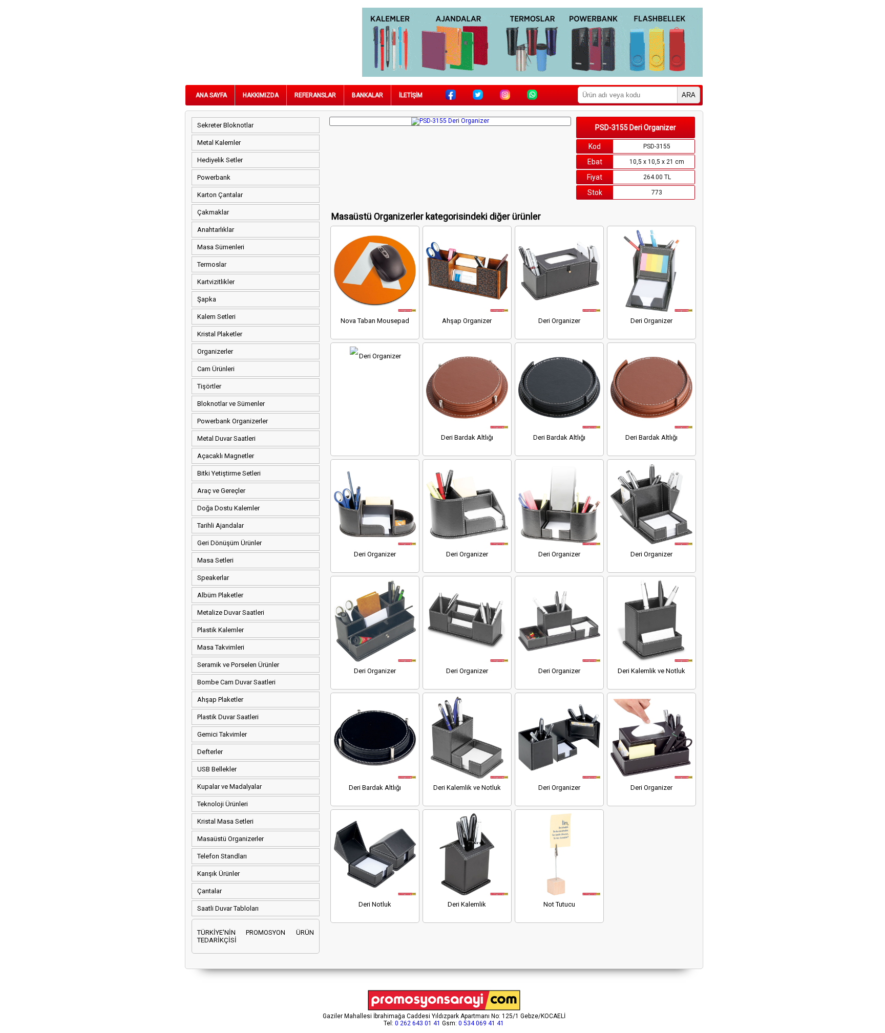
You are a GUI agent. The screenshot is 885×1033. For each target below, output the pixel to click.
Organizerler (215, 351)
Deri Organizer (559, 321)
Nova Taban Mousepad (375, 321)
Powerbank (213, 177)
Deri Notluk (375, 904)
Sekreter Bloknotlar (225, 125)
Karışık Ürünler (218, 873)
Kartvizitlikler (216, 282)
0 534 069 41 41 (481, 1023)
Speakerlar (213, 578)
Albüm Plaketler (220, 595)
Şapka (206, 299)
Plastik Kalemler (220, 630)
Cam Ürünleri (216, 369)
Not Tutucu (559, 904)
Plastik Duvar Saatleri (228, 717)
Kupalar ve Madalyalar (229, 786)
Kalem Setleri (216, 316)
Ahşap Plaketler (220, 699)
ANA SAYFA (211, 95)
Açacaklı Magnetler (225, 456)
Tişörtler (209, 386)
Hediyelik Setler (220, 160)
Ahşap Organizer (467, 321)
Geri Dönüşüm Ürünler (229, 543)
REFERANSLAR (315, 95)
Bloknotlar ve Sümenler (231, 403)
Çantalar (209, 891)
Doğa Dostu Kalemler (228, 508)
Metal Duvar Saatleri (226, 438)
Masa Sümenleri (220, 247)
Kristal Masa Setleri (225, 821)
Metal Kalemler (219, 142)
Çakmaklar (213, 212)
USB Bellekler (217, 769)
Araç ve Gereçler (221, 490)
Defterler (210, 752)
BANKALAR (367, 95)
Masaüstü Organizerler (230, 839)
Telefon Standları (222, 856)
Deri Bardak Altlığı (467, 437)
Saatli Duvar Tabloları (228, 908)
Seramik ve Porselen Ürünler (238, 665)
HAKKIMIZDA (261, 95)
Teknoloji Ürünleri (222, 804)
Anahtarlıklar (215, 229)
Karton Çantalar (220, 195)
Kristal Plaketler (219, 334)
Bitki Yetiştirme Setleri (229, 473)
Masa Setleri (215, 560)
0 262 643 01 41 (417, 1023)
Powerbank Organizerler (232, 421)
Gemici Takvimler (222, 734)
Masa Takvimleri (220, 647)
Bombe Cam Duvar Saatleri (236, 682)
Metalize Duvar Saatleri (230, 612)
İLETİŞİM (411, 95)
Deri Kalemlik (467, 904)
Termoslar (211, 264)
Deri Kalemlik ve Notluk (651, 671)
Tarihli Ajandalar (220, 525)
